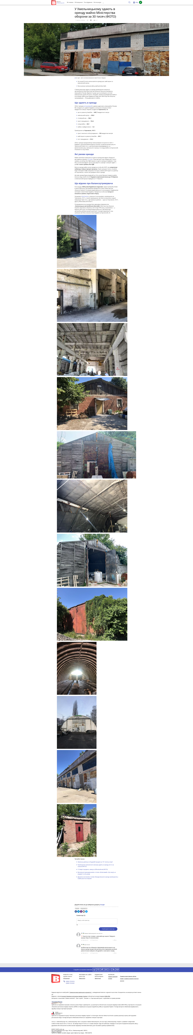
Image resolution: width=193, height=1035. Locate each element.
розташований (87, 106)
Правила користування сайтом (128, 976)
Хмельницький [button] (60, 3)
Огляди (110, 978)
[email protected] (56, 1031)
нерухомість (84, 908)
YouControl (85, 196)
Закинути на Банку (96, 897)
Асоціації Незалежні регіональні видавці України (74, 996)
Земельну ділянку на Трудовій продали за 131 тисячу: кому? (95, 862)
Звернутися (82, 978)
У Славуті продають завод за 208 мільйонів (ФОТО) (93, 869)
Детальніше (66, 978)
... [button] (103, 2)
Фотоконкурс (97, 2)
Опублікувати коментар (108, 929)
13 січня (90, 159)
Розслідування (88, 2)
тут (52, 994)
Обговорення (79, 2)
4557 (95, 20)
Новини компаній (112, 976)
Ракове (77, 908)
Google (102, 904)
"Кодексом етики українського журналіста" (80, 992)
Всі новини (70, 2)
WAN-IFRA (107, 996)
